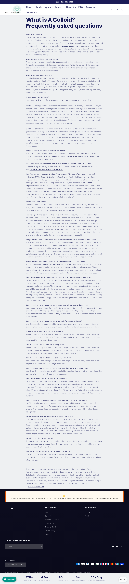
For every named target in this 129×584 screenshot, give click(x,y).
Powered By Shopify (25, 572)
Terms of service (59, 572)
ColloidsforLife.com (36, 486)
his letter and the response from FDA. (46, 169)
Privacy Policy (50, 523)
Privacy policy (48, 572)
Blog (46, 512)
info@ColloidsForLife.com (78, 431)
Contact (48, 516)
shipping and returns (52, 520)
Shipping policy (70, 572)
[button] (29, 7)
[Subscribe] (41, 546)
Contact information (83, 572)
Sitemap (48, 534)
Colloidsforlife (14, 572)
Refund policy (50, 531)
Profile (87, 516)
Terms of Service (51, 527)
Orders (87, 512)
